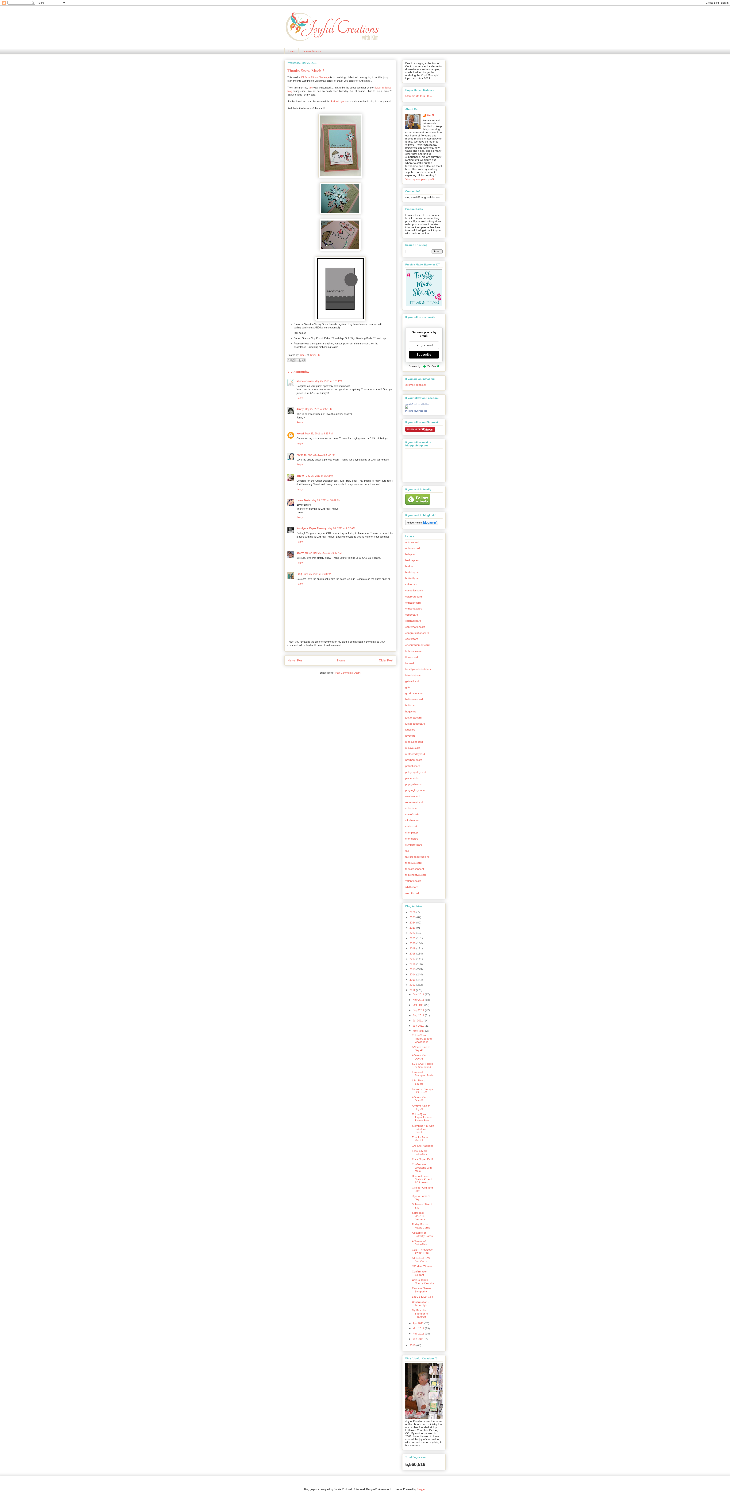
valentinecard (413, 880)
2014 (412, 974)
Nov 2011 (419, 999)
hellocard (410, 705)
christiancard (413, 602)
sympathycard (413, 844)
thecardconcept (414, 868)
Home (291, 51)
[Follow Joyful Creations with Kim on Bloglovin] (421, 524)
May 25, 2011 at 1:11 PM (328, 381)
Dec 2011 (419, 994)
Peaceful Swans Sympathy (421, 1290)
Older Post (386, 660)
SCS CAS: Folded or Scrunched (422, 1065)
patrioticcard (412, 765)
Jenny (300, 409)
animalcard (412, 542)
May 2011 (419, 1030)
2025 (412, 917)
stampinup (411, 832)
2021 (412, 938)
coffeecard (411, 614)
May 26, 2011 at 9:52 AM (341, 528)
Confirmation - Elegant (420, 1273)
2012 (412, 984)
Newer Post (295, 660)
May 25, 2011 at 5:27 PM (321, 454)
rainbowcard (412, 796)
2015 (412, 969)
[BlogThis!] (293, 360)
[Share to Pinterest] (303, 360)
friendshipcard (413, 675)
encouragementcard (417, 644)
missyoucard (413, 747)
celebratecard (413, 596)
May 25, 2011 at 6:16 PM (319, 475)
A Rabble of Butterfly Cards (422, 1234)
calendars (411, 584)
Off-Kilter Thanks (422, 1266)
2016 (412, 964)
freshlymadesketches (418, 669)
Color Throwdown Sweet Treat (422, 1251)
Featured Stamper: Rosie (422, 1074)
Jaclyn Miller (304, 552)
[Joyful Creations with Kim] (406, 407)
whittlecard (411, 886)
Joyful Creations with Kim (416, 404)
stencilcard (411, 838)
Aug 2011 (419, 1015)
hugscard (411, 711)
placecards (411, 778)
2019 (412, 948)
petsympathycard (415, 772)
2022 (412, 932)
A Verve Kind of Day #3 (421, 1057)
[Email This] (289, 360)
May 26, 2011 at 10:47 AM (327, 552)
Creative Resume (311, 51)
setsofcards (412, 814)
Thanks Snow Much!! (420, 1139)
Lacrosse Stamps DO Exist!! (422, 1090)
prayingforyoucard (416, 790)
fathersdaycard (414, 650)
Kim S (303, 355)
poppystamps (413, 784)
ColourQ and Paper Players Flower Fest (422, 1117)
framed (409, 663)
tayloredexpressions (417, 856)
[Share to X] (296, 360)
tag (407, 850)
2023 (412, 927)
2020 (412, 943)
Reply (300, 398)
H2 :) (299, 574)
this (311, 87)
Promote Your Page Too (416, 411)
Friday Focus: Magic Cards (421, 1226)
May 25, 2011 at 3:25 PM (319, 433)
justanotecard (413, 717)
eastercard (411, 638)
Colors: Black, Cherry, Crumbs (423, 1281)
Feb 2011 (419, 1333)
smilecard (411, 826)
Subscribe (424, 354)
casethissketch (414, 590)
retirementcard (414, 802)
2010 (412, 1345)
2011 (412, 990)
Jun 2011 (419, 1025)
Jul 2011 (418, 1020)
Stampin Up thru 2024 (418, 95)
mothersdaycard (415, 753)
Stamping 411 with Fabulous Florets (423, 1129)
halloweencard (414, 699)
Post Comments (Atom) (348, 672)
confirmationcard (415, 626)
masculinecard (414, 741)
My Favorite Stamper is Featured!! (420, 1313)
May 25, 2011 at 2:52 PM (318, 409)
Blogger (421, 1489)
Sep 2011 (419, 1010)
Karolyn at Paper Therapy (311, 528)
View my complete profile (420, 179)
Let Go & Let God (422, 1296)
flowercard (411, 657)
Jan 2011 (419, 1338)
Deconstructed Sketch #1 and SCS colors (422, 1179)
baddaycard (412, 560)
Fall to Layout (338, 101)
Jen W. (300, 475)
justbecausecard (415, 723)
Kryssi (300, 433)
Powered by (415, 366)
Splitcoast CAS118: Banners (418, 1216)
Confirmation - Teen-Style (420, 1303)
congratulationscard (417, 632)
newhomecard (413, 759)
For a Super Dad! (422, 1159)
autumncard (412, 548)
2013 (412, 979)
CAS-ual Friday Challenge (315, 77)
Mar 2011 (419, 1328)
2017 (412, 958)
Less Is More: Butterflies (420, 1152)
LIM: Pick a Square (418, 1082)
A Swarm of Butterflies (419, 1243)
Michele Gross (305, 381)
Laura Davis (303, 500)
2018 (412, 953)
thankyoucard (413, 862)
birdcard (410, 566)
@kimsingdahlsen (416, 384)
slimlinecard (412, 820)
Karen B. (302, 454)
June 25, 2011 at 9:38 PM (317, 574)
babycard (411, 554)
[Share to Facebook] (300, 360)
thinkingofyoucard (416, 874)
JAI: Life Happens (422, 1145)
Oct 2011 (418, 1004)
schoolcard (411, 808)
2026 (412, 912)
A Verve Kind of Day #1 (421, 1107)
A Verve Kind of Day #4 (421, 1048)
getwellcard (412, 681)
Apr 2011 (418, 1323)
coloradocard (413, 620)
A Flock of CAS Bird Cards (421, 1259)
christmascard (413, 608)
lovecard (410, 735)
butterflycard (412, 578)
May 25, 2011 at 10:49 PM (326, 500)
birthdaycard (412, 572)
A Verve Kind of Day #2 (421, 1099)
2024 (412, 922)
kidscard (410, 729)
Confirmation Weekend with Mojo (422, 1167)
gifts (407, 687)
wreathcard (412, 893)
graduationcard (414, 693)
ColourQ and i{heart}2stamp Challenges (422, 1038)
